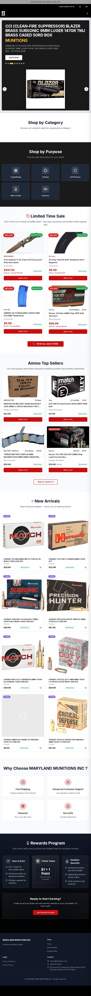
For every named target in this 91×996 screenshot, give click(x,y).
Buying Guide (52, 952)
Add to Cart (23, 279)
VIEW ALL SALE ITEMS (47, 345)
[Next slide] (86, 90)
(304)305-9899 (55, 965)
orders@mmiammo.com (58, 962)
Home (49, 945)
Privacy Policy (8, 966)
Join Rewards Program (45, 913)
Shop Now (14, 58)
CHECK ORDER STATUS (66, 6)
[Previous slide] (5, 90)
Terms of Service (9, 962)
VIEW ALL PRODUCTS (45, 483)
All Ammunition (52, 948)
